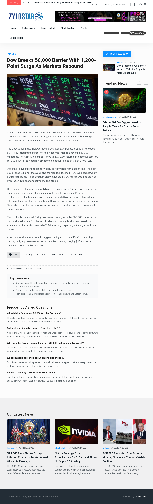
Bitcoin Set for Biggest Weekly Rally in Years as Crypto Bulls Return (122, 126)
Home (13, 28)
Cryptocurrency (110, 117)
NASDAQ (27, 254)
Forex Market (48, 28)
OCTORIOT (140, 496)
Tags (14, 254)
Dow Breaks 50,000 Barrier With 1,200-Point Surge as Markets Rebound (131, 69)
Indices (120, 62)
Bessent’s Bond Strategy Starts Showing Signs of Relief (49, 2)
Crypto (84, 28)
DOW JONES (57, 254)
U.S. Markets (75, 254)
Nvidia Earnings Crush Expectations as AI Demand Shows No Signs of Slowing (76, 457)
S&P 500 (41, 254)
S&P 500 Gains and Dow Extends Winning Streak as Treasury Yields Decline (124, 457)
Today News (28, 28)
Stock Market (68, 28)
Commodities (16, 38)
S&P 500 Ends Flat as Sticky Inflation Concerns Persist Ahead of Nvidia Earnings (27, 457)
